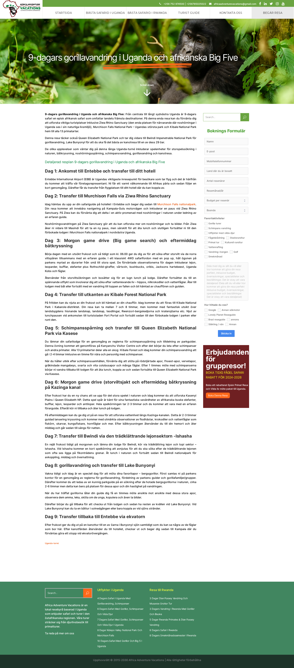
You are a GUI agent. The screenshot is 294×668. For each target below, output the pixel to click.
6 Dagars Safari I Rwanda (163, 630)
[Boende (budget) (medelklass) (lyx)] (226, 210)
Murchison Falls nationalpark (176, 204)
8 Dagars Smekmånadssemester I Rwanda (173, 635)
